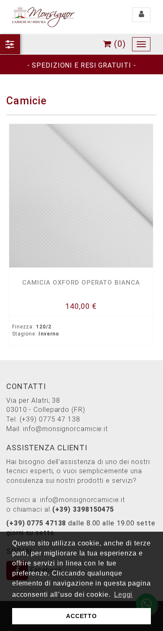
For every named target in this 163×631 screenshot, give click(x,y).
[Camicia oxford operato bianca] (81, 196)
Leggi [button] (123, 594)
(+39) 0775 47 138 (50, 419)
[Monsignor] (43, 16)
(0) (119, 44)
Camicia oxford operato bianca (81, 282)
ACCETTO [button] (81, 616)
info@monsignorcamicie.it (65, 429)
